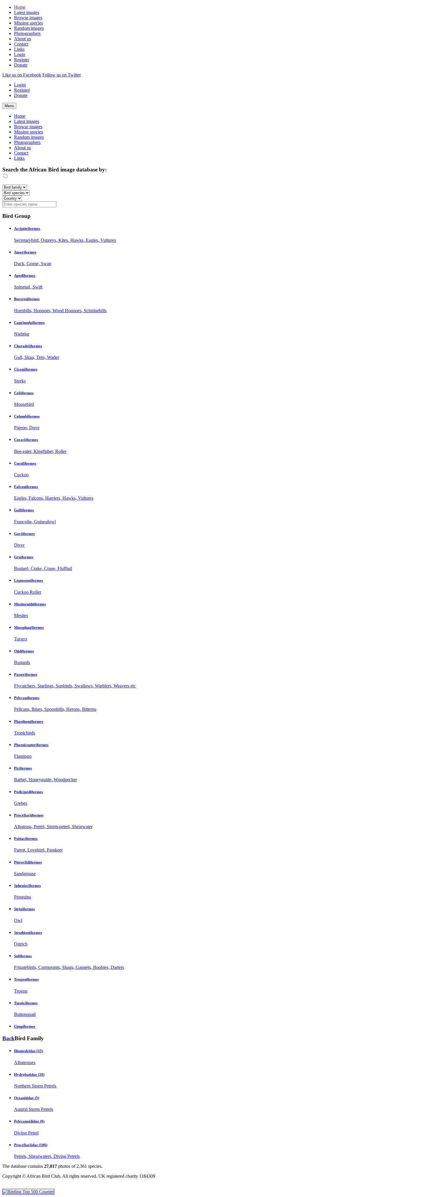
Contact (21, 43)
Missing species (28, 22)
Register (21, 59)
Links (19, 49)
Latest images (26, 12)
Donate (20, 64)
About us (22, 38)
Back (8, 1038)
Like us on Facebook (21, 74)
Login (19, 54)
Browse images (28, 17)
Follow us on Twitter (61, 74)
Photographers (27, 33)
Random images (29, 28)
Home (19, 7)
